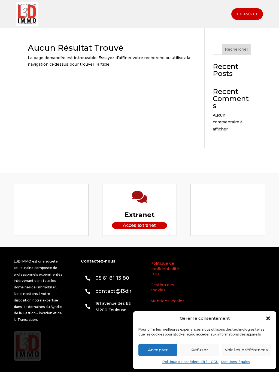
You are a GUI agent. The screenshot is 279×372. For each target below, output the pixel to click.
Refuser (199, 349)
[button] (268, 318)
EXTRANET (247, 13)
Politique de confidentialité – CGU (190, 362)
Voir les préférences (246, 349)
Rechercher (236, 49)
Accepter (158, 349)
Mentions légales (235, 362)
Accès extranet (139, 225)
